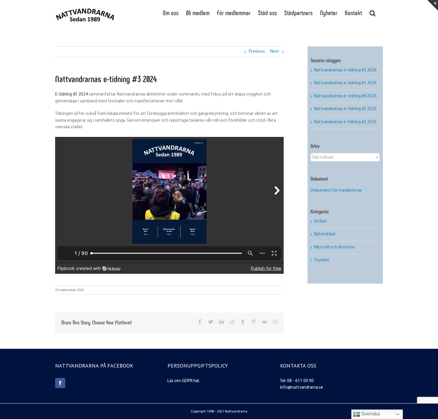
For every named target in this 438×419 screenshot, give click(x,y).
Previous (257, 51)
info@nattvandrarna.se (301, 387)
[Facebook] (60, 383)
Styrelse (321, 260)
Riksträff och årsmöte (334, 247)
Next (274, 51)
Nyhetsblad (324, 234)
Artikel (320, 221)
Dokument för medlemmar (336, 190)
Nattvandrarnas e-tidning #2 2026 (345, 70)
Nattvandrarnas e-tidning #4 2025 (345, 96)
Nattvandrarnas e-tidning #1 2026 (345, 83)
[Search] (372, 12)
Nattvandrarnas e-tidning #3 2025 (345, 109)
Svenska (370, 413)
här (196, 381)
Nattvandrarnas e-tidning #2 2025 (345, 122)
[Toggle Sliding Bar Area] (432, 5)
